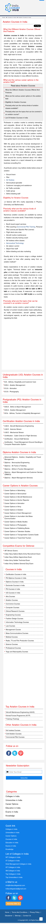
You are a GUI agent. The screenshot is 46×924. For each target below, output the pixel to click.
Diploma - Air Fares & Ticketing (15, 466)
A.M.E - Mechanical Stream (14, 432)
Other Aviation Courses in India (21, 724)
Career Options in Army (12, 506)
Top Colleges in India (13, 874)
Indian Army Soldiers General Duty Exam (18, 563)
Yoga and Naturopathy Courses (17, 651)
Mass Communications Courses (17, 633)
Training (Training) (12, 719)
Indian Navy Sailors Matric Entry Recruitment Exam (22, 554)
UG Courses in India (13, 593)
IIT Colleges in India (13, 860)
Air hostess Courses (13, 730)
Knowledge (10, 815)
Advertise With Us (13, 903)
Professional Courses (13, 648)
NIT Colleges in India (13, 857)
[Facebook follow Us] (9, 753)
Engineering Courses (13, 615)
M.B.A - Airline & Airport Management (17, 407)
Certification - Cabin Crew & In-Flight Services (20, 435)
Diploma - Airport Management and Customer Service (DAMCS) (23, 473)
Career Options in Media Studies (15, 522)
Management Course (13, 629)
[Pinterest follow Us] (21, 753)
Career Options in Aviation (13, 510)
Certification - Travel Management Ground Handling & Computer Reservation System (23, 443)
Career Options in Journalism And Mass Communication (18, 517)
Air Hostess (10, 180)
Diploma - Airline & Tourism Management (18, 469)
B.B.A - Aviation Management (14, 385)
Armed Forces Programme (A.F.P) (18, 715)
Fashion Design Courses (14, 618)
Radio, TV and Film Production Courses (20, 640)
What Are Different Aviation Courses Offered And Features (22, 91)
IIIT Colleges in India (13, 867)
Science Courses (12, 644)
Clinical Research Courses (15, 611)
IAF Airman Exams (11, 550)
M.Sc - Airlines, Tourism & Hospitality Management (22, 413)
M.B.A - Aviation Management (15, 410)
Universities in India (14, 800)
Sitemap (18, 915)
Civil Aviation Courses (13, 734)
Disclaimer (8, 915)
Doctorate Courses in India (15, 585)
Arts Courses (10, 596)
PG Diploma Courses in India (16, 578)
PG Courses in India (13, 589)
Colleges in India (12, 796)
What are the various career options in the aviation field (23, 97)
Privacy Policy (35, 912)
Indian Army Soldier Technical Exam (17, 560)
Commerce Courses (13, 604)
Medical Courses (12, 637)
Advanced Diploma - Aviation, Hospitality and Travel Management (22, 458)
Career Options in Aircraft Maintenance (18, 497)
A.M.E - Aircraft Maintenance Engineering (19, 426)
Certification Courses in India (16, 574)
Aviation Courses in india (24, 17)
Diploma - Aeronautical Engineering (16, 462)
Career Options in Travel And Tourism (17, 538)
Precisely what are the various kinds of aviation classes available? (21, 106)
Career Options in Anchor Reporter (16, 500)
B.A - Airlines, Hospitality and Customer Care (20, 382)
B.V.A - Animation (10, 388)
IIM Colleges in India (13, 870)
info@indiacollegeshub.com (15, 885)
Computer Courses (12, 607)
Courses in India (12, 17)
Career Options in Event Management (17, 513)
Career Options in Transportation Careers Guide (21, 534)
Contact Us (27, 915)
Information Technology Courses (17, 622)
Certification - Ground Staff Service (16, 439)
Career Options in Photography (15, 525)
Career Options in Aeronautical (15, 493)
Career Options (12, 803)
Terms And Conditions (19, 912)
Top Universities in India (14, 877)
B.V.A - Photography (11, 391)
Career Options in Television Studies (17, 531)
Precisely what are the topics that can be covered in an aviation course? (23, 112)
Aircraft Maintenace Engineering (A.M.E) (20, 712)
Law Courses (10, 626)
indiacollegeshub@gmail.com (16, 889)
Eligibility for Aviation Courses (15, 102)
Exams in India (12, 811)
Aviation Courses (12, 600)
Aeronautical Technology (15, 243)
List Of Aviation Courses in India (16, 118)
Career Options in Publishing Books (16, 528)
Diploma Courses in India (15, 582)
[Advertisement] (23, 346)
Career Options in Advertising (14, 490)
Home (3, 17)
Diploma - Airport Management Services (18, 477)
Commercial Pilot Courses (15, 737)
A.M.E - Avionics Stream (13, 429)
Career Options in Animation (14, 503)
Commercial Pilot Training (26, 227)
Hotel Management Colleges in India (18, 864)
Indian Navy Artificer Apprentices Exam (18, 557)
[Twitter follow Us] (15, 753)
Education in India (13, 807)
